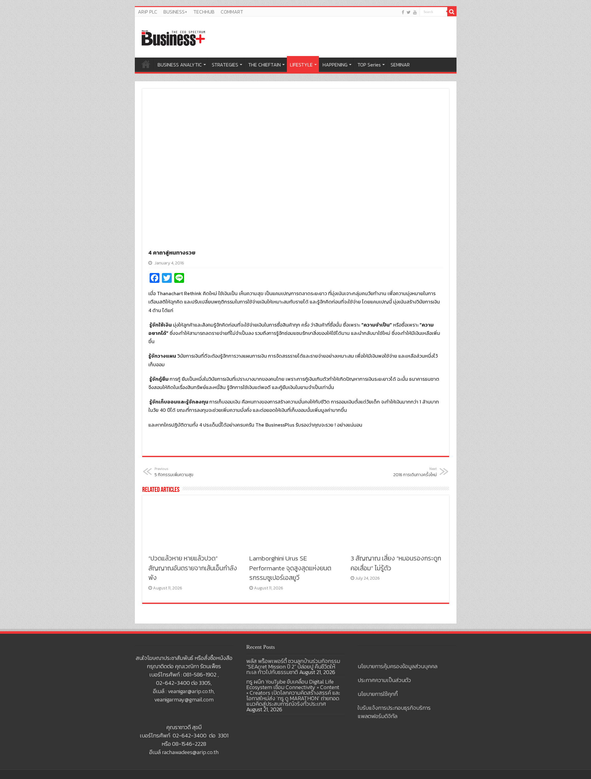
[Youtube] (414, 12)
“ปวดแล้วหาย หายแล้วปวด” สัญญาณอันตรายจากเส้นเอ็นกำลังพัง (192, 567)
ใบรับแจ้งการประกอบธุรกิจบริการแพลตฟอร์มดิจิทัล (394, 712)
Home (146, 64)
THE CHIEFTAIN (264, 64)
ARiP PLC (147, 11)
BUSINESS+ (175, 11)
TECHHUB (204, 11)
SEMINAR (400, 64)
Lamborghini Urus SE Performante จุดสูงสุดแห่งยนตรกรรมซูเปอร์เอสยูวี (290, 567)
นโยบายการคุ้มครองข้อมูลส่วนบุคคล (397, 666)
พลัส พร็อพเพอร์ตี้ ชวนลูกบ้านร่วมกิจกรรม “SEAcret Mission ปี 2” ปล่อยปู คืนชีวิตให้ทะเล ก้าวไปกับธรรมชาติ (293, 666)
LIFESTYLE (301, 64)
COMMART (232, 11)
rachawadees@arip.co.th (190, 752)
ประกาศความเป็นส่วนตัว (384, 680)
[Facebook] (403, 12)
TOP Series (369, 64)
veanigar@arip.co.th (191, 691)
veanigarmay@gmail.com (184, 699)
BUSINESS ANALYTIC (180, 64)
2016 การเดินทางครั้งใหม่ (415, 472)
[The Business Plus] (173, 37)
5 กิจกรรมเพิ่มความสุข (174, 472)
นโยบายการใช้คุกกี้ (378, 694)
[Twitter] (408, 12)
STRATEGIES (225, 64)
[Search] (451, 11)
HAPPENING (335, 64)
